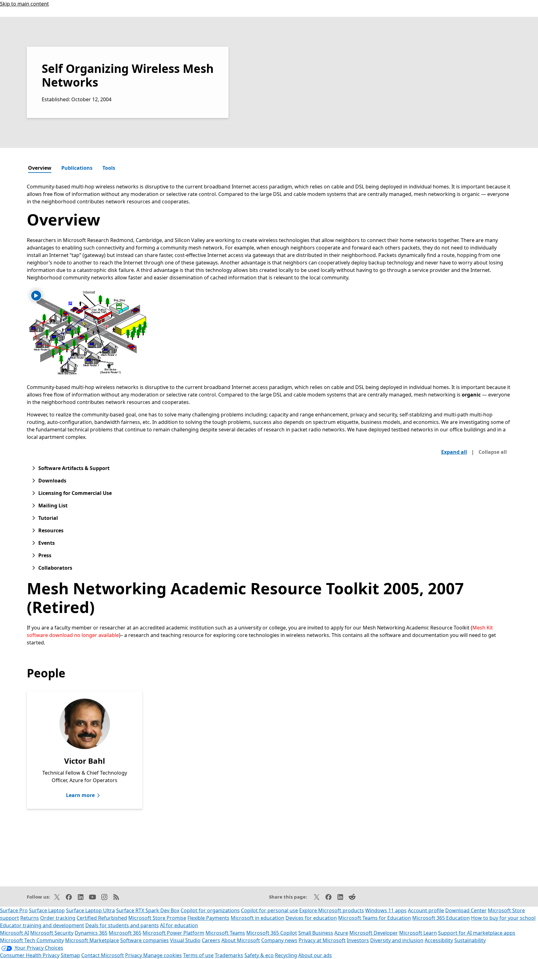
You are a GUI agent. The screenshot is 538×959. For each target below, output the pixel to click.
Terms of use (198, 955)
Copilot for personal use (269, 910)
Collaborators (55, 567)
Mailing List (53, 505)
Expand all (454, 452)
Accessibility (439, 940)
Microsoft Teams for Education (374, 917)
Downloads (52, 480)
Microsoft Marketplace (92, 940)
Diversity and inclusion (396, 940)
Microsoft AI (14, 932)
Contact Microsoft (102, 955)
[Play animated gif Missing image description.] (36, 295)
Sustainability (470, 940)
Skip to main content (24, 3)
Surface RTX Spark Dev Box (147, 910)
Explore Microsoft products (331, 910)
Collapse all (493, 452)
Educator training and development (42, 925)
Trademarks (229, 955)
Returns (29, 917)
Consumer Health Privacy (29, 955)
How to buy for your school (503, 917)
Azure (341, 932)
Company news (279, 940)
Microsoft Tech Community (32, 940)
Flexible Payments (208, 917)
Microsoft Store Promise (157, 917)
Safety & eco (259, 955)
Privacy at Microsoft (322, 940)
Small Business (315, 932)
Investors (358, 940)
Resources (51, 530)
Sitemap (70, 955)
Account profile (426, 910)
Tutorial (48, 518)
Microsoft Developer (373, 932)
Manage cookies (162, 955)
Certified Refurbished (102, 917)
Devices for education (311, 917)
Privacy (134, 955)
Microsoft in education (257, 917)
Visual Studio (185, 940)
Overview (39, 167)
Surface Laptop (47, 910)
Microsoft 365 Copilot (271, 932)
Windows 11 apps (386, 910)
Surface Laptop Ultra (90, 910)
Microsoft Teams (225, 932)
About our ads (315, 955)
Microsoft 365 (125, 932)
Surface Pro (14, 910)
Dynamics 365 (91, 932)
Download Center (466, 910)
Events (46, 542)
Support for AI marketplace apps (476, 932)
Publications (76, 167)
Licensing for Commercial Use (75, 493)
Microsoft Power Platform (173, 932)
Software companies (144, 940)
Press (44, 555)
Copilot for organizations (210, 910)
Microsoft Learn (418, 932)
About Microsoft (240, 940)
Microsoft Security (51, 932)
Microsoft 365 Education (441, 917)
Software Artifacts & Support (74, 468)
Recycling (286, 955)
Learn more (80, 795)
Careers (211, 940)
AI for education (179, 925)
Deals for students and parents (122, 925)
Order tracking (57, 917)
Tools (108, 167)
